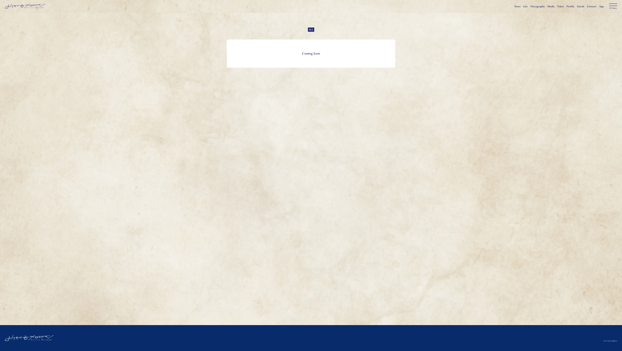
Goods (580, 6)
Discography (537, 6)
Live (525, 6)
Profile (570, 6)
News (517, 6)
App (601, 6)
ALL (311, 29)
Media (550, 6)
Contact (591, 6)
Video (560, 6)
